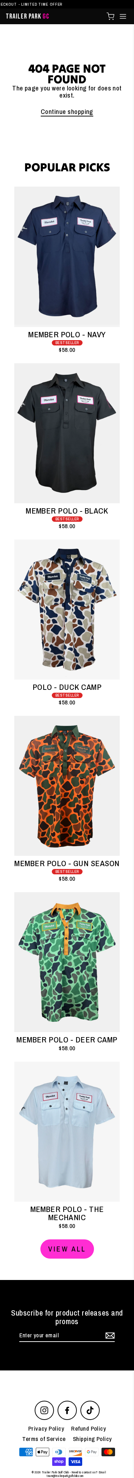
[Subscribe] (109, 1335)
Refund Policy (88, 1428)
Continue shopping (67, 111)
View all (67, 1249)
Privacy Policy (46, 1428)
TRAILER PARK (27, 16)
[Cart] (110, 16)
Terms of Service (43, 1439)
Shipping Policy (92, 1439)
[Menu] (123, 16)
